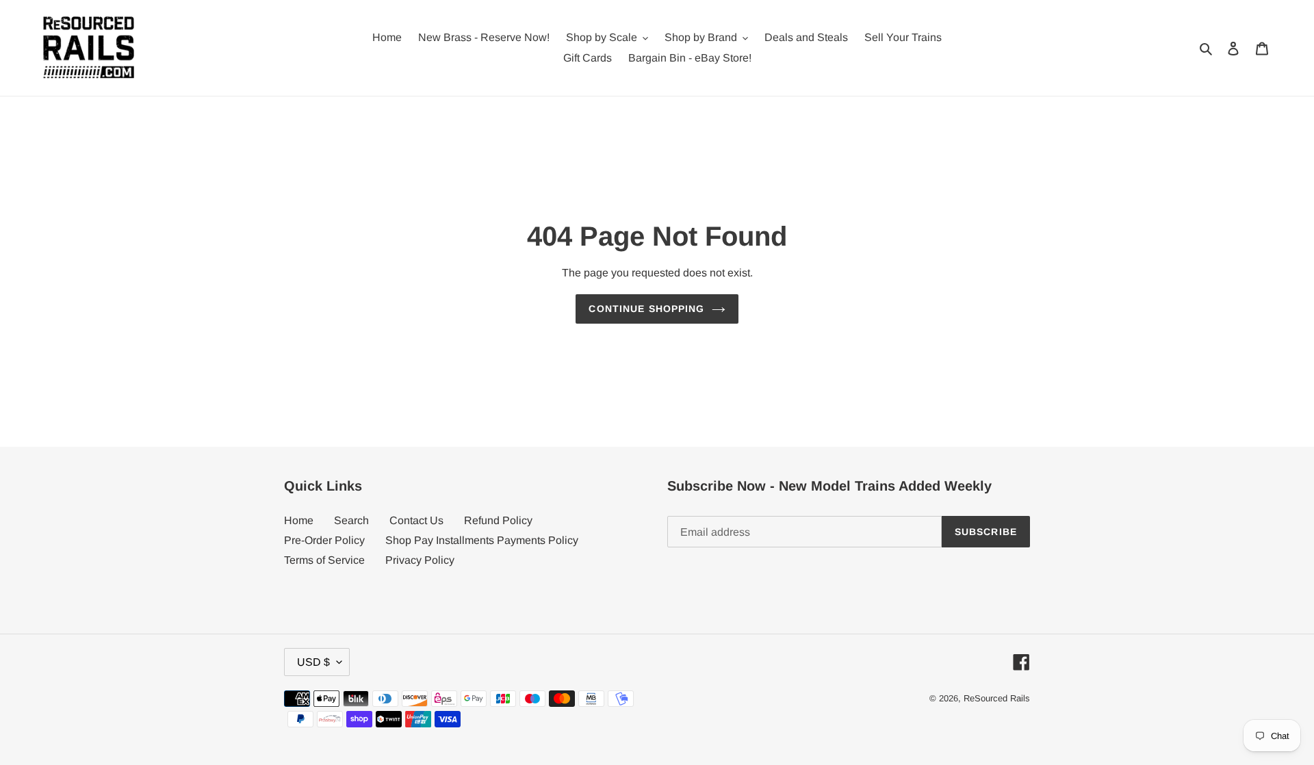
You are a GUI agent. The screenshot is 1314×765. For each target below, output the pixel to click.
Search (351, 520)
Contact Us (416, 520)
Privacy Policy (419, 560)
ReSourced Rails (997, 698)
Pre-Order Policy (324, 540)
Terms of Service (324, 560)
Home (298, 520)
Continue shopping (646, 308)
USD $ (313, 662)
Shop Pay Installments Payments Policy (481, 540)
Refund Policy (498, 520)
